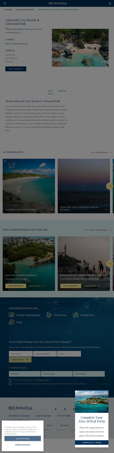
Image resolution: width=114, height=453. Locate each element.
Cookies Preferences (22, 444)
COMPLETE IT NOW (91, 442)
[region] (23, 436)
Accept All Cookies (23, 438)
